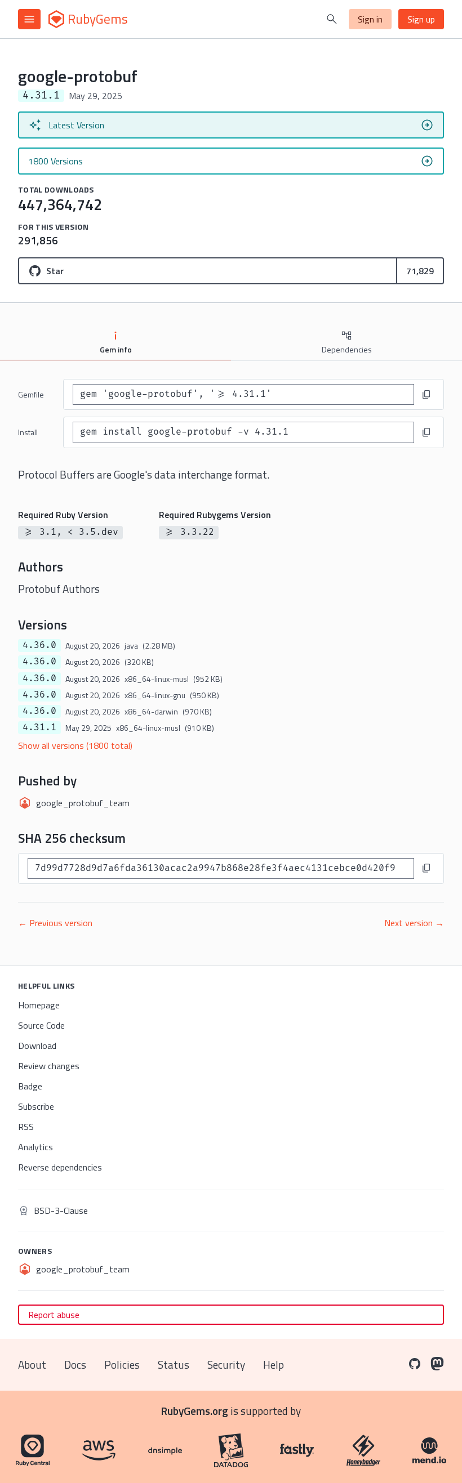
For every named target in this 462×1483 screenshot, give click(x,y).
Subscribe (36, 1106)
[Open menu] (29, 19)
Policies (122, 1364)
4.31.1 (39, 727)
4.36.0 (39, 645)
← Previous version (55, 923)
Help (273, 1364)
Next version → (414, 923)
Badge (30, 1086)
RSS (26, 1126)
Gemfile (31, 394)
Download (37, 1045)
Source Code (41, 1025)
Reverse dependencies (60, 1167)
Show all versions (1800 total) (75, 745)
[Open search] (332, 19)
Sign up (421, 19)
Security (226, 1364)
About (32, 1364)
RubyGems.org (194, 1410)
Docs (75, 1364)
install (28, 432)
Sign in (370, 19)
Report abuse (53, 1314)
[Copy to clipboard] (426, 395)
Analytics (35, 1147)
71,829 (420, 271)
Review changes (48, 1066)
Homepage (39, 1005)
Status (173, 1364)
